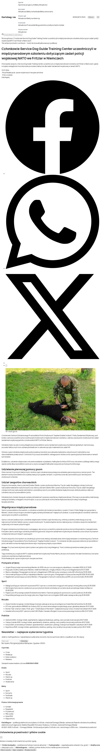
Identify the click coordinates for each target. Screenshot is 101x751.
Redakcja (9, 655)
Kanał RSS (9, 716)
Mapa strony (10, 718)
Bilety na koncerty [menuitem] (46, 11)
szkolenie (8, 554)
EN (76, 17)
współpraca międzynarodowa (20, 556)
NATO (25, 554)
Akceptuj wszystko (30, 750)
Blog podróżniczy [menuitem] (42, 25)
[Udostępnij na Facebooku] (52, 174)
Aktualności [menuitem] (43, 5)
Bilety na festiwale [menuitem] (33, 11)
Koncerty (9, 693)
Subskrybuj (24, 641)
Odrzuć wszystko (6, 750)
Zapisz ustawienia (18, 750)
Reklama (9, 659)
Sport (8, 672)
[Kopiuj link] (6, 365)
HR (74, 17)
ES (84, 17)
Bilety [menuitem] (37, 5)
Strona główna (7, 38)
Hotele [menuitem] (61, 25)
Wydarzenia (10, 682)
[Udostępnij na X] (52, 363)
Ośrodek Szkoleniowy (83, 554)
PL (80, 17)
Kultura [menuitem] (51, 25)
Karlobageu (9, 17)
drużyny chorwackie (68, 554)
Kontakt (8, 707)
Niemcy (49, 440)
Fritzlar (52, 554)
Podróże (9, 679)
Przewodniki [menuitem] (31, 25)
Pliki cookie (9, 714)
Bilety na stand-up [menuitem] (33, 18)
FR (82, 17)
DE (78, 17)
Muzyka (8, 674)
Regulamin (9, 709)
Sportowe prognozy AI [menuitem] (26, 5)
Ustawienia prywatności (87, 727)
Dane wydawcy (11, 657)
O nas (8, 652)
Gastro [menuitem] (56, 25)
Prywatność (10, 711)
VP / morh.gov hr (11, 431)
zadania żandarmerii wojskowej (38, 554)
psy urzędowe (17, 554)
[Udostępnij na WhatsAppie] (52, 268)
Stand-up (9, 677)
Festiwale (9, 695)
